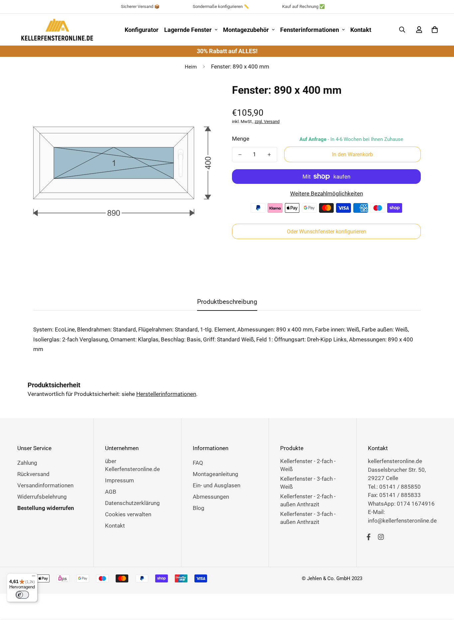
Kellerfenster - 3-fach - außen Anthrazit (308, 518)
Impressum (119, 480)
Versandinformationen (45, 485)
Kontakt (360, 29)
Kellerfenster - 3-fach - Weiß (308, 482)
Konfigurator (142, 29)
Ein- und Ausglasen (216, 485)
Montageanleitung (215, 474)
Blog (198, 508)
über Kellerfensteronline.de (132, 465)
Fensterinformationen (309, 29)
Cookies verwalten (128, 514)
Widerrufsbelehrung (42, 496)
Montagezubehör (246, 29)
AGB (110, 491)
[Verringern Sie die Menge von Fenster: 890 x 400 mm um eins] (240, 154)
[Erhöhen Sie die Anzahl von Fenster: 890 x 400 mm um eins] (269, 154)
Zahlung (27, 462)
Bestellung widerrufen (45, 508)
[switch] (22, 595)
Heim (191, 67)
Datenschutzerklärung (132, 503)
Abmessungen (211, 496)
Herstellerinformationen (166, 394)
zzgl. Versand (267, 121)
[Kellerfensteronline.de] (57, 30)
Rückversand (33, 474)
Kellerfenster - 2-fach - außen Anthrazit (308, 500)
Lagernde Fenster (188, 29)
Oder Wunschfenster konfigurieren (326, 231)
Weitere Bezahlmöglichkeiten (326, 193)
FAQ (198, 462)
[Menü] (34, 577)
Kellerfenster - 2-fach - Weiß (308, 465)
